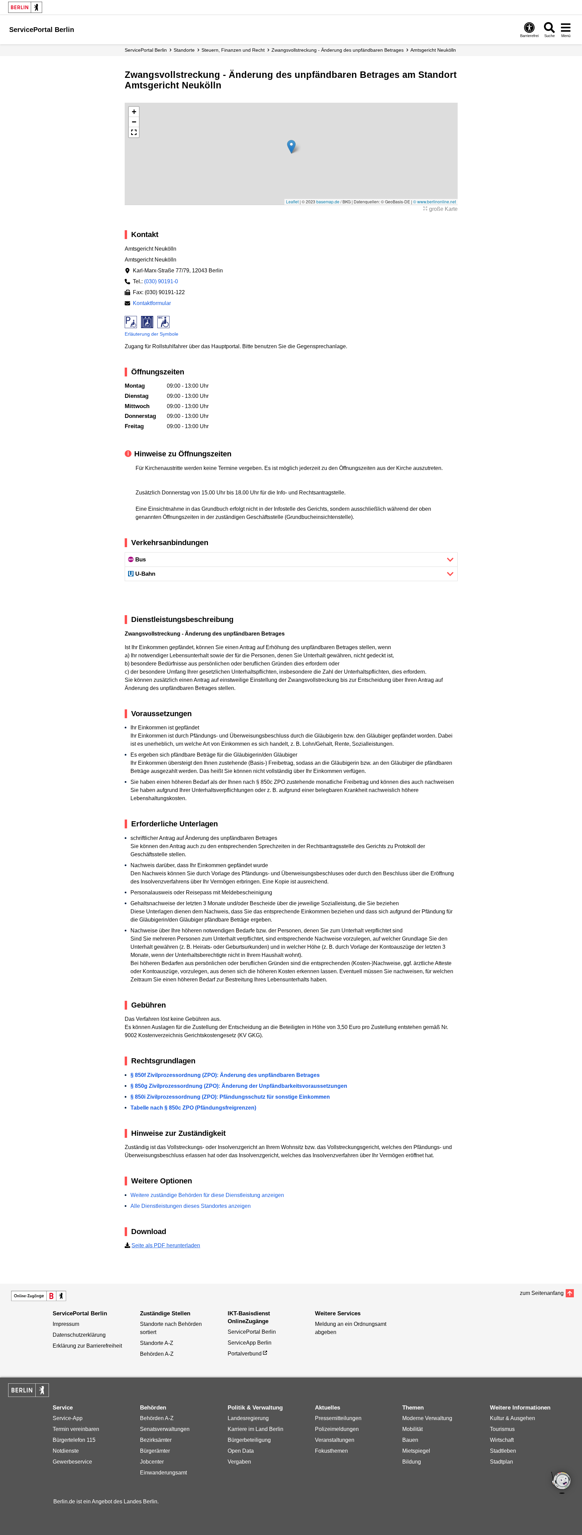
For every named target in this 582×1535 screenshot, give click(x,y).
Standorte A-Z (156, 1343)
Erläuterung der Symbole (151, 334)
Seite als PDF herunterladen (165, 1245)
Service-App (68, 1418)
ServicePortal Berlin (146, 50)
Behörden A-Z (157, 1354)
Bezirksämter (156, 1440)
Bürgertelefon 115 (74, 1440)
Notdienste (66, 1451)
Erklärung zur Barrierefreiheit (87, 1346)
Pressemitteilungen (338, 1418)
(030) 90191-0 (161, 281)
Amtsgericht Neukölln (433, 50)
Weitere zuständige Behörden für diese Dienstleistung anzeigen (207, 1195)
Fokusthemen (331, 1451)
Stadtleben (503, 1451)
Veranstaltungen (334, 1440)
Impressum (66, 1324)
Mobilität (412, 1429)
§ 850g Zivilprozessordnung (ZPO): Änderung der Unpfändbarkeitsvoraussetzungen (238, 1086)
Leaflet (292, 201)
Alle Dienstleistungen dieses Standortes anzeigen (190, 1206)
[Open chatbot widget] (562, 1483)
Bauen (410, 1440)
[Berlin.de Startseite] (25, 7)
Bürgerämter (155, 1451)
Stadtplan (501, 1462)
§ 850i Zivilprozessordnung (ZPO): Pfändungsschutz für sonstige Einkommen (230, 1097)
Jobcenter (152, 1462)
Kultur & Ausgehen (512, 1418)
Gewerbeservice (72, 1462)
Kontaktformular (152, 303)
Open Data (241, 1451)
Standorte (184, 50)
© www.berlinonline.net (434, 201)
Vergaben (239, 1462)
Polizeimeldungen (337, 1429)
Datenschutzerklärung (79, 1335)
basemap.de (327, 201)
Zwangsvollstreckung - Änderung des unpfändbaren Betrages (337, 50)
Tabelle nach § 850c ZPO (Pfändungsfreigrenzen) (193, 1108)
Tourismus (502, 1429)
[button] (291, 147)
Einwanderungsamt (163, 1472)
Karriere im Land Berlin (255, 1429)
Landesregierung (248, 1418)
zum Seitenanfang (542, 1293)
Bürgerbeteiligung (249, 1440)
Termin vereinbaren (76, 1429)
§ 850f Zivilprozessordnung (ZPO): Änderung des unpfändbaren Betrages (225, 1075)
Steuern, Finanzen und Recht (233, 50)
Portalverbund (245, 1353)
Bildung (411, 1462)
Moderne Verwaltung (427, 1418)
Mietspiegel (416, 1451)
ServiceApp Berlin (249, 1343)
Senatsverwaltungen (165, 1429)
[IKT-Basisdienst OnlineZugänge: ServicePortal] (38, 1296)
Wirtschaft (502, 1440)
